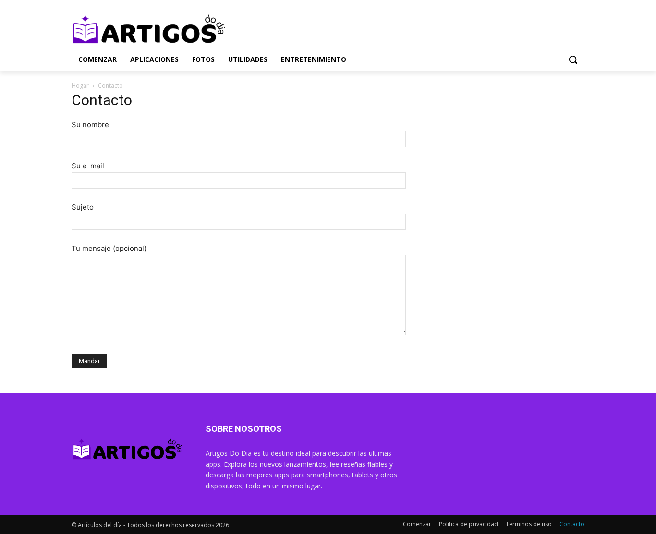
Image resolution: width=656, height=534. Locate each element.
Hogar (80, 86)
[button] (572, 59)
